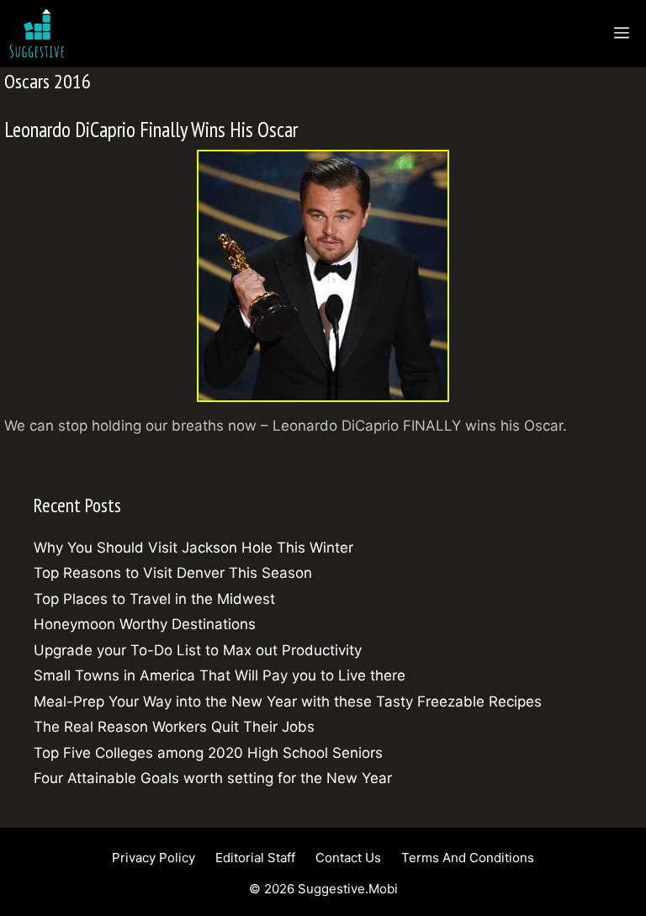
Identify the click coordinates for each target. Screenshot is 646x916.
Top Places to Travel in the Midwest (154, 598)
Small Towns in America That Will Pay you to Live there (219, 675)
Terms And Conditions (467, 858)
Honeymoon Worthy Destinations (145, 624)
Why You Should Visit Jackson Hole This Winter (193, 547)
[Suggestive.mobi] (41, 33)
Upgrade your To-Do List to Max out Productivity (198, 650)
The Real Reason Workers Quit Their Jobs (174, 726)
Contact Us (348, 858)
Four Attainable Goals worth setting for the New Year (213, 778)
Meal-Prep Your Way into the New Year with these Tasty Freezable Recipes (288, 701)
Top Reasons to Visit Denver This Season (173, 572)
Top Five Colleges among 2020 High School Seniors (208, 752)
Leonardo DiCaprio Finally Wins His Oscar (151, 129)
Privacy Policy (153, 858)
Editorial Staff (255, 858)
